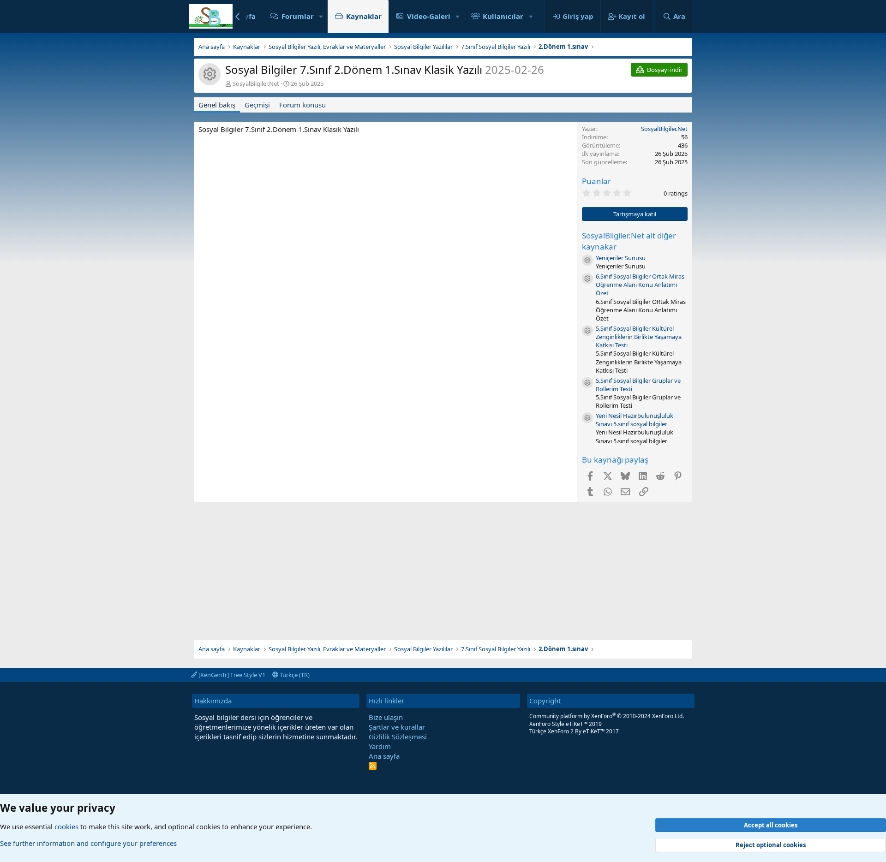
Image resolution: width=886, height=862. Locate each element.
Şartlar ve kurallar (397, 726)
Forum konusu (302, 104)
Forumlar (297, 16)
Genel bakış (216, 104)
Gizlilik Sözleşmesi (398, 736)
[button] (321, 16)
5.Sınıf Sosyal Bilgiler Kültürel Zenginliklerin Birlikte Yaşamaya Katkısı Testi (639, 336)
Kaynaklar (364, 16)
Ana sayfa (384, 756)
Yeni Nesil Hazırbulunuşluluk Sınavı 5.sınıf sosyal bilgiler (634, 419)
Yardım (380, 746)
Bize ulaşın (386, 717)
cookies (66, 826)
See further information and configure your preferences (88, 843)
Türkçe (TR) (294, 675)
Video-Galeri (428, 16)
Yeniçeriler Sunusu (621, 258)
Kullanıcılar (503, 16)
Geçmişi (257, 104)
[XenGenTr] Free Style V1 (231, 675)
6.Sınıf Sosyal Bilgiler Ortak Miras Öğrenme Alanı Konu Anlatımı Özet (640, 284)
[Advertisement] (443, 566)
